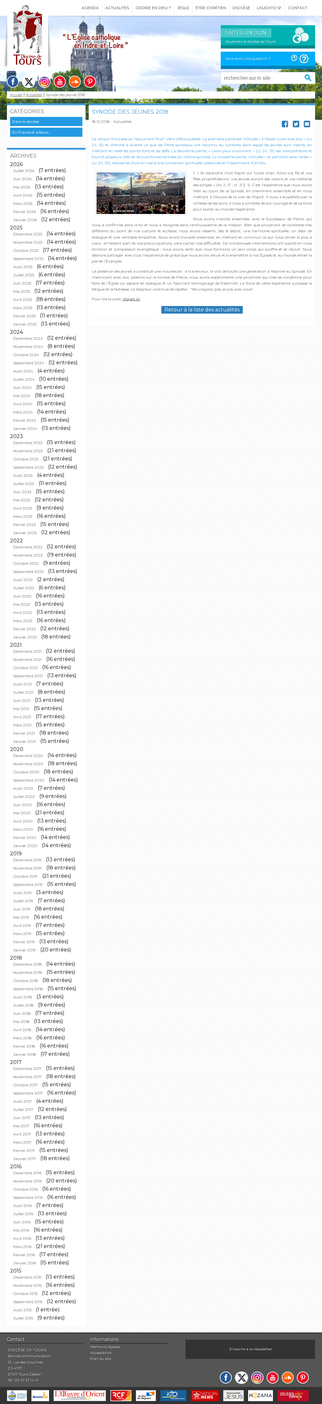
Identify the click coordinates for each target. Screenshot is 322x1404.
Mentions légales (105, 1346)
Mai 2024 (22, 395)
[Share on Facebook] (285, 125)
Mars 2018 (22, 1038)
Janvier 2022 (25, 637)
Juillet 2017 (23, 1109)
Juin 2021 (22, 700)
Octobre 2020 (26, 772)
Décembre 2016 (27, 1172)
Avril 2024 (22, 404)
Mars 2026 (22, 203)
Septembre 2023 (28, 467)
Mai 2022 (21, 604)
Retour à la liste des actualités (202, 310)
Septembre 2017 (28, 1093)
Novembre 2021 (27, 659)
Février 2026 (24, 211)
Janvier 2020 (25, 845)
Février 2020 (24, 837)
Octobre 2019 (25, 876)
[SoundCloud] (75, 82)
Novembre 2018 (27, 972)
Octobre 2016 (25, 1189)
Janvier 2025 (24, 324)
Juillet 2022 (23, 588)
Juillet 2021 (23, 692)
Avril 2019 (22, 925)
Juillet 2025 (23, 275)
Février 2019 (24, 941)
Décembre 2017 (27, 1068)
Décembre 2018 (27, 964)
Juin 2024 (22, 387)
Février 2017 (24, 1150)
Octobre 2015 (25, 1293)
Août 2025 (22, 266)
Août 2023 (23, 475)
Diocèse (241, 7)
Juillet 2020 (24, 796)
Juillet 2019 (23, 900)
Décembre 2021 (27, 651)
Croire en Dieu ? (153, 7)
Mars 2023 (22, 516)
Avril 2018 (22, 1029)
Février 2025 (24, 316)
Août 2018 (22, 997)
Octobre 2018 (25, 980)
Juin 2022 (22, 596)
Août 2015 (22, 1310)
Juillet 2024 (24, 379)
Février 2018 (24, 1046)
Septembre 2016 (28, 1197)
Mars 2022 (22, 620)
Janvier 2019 (24, 950)
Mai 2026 (21, 187)
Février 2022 (24, 629)
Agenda (90, 7)
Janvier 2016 (24, 1263)
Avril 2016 (22, 1238)
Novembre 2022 (28, 555)
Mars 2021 (22, 725)
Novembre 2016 (27, 1181)
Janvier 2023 (25, 532)
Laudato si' (269, 7)
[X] (28, 82)
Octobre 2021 (25, 667)
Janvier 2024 (25, 428)
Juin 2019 (22, 909)
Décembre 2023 (27, 442)
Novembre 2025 (27, 242)
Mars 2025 (22, 307)
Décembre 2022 (27, 547)
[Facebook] (13, 82)
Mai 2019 (21, 917)
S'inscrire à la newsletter (250, 1349)
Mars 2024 (23, 412)
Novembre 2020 (28, 763)
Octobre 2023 (26, 459)
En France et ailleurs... (31, 132)
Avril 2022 (22, 612)
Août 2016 (22, 1205)
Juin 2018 (22, 1013)
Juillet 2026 (23, 170)
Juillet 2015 (23, 1318)
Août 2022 (23, 579)
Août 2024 (23, 371)
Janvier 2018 (24, 1054)
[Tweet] (296, 125)
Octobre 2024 (26, 354)
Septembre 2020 (28, 780)
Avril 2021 (22, 716)
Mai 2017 (21, 1126)
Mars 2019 (22, 933)
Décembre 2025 (27, 234)
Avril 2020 (23, 821)
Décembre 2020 (28, 755)
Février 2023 (24, 524)
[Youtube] (60, 82)
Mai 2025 (21, 291)
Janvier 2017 (24, 1158)
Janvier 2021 (24, 741)
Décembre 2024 (28, 338)
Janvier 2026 (25, 219)
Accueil (16, 95)
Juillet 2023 (23, 483)
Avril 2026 (22, 195)
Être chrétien (211, 7)
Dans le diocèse (25, 121)
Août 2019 (22, 892)
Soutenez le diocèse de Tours (250, 41)
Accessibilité (101, 1352)
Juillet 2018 (23, 1005)
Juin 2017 (22, 1117)
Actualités (117, 7)
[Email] (307, 125)
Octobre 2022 (26, 563)
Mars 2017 (22, 1142)
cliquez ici (131, 299)
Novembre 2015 (27, 1285)
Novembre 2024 (28, 346)
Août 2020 (23, 788)
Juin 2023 (22, 491)
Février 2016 (24, 1254)
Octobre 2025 (25, 250)
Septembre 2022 (28, 571)
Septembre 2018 (28, 988)
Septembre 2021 (28, 675)
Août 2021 (22, 684)
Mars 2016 (22, 1246)
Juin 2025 (22, 283)
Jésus (183, 7)
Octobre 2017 (25, 1085)
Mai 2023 (21, 500)
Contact (297, 7)
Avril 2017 (22, 1134)
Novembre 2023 (28, 450)
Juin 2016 (22, 1222)
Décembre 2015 (27, 1277)
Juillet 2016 (23, 1213)
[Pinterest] (90, 82)
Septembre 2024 (28, 363)
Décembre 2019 (27, 860)
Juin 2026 (22, 178)
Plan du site (100, 1358)
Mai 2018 (21, 1021)
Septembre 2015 (27, 1301)
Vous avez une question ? (248, 58)
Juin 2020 (22, 804)
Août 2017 (22, 1101)
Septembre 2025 (28, 258)
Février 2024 (24, 420)
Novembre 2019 (27, 868)
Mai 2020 (22, 813)
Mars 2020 (23, 829)
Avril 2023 (22, 508)
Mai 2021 (21, 708)
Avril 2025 (22, 299)
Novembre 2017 (27, 1076)
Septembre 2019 (28, 884)
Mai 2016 (21, 1230)
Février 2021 (24, 733)
